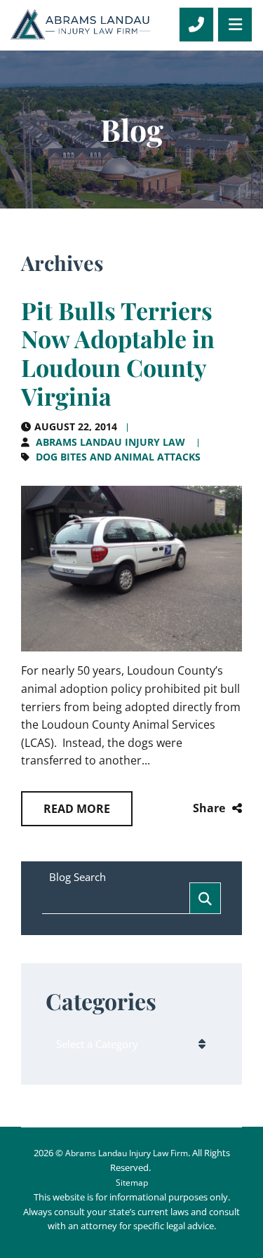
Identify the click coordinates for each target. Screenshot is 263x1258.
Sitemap (132, 1183)
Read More (76, 808)
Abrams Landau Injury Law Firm (126, 1153)
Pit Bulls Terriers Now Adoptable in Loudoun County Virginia (118, 353)
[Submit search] (205, 898)
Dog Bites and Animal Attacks (118, 456)
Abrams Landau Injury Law (110, 442)
